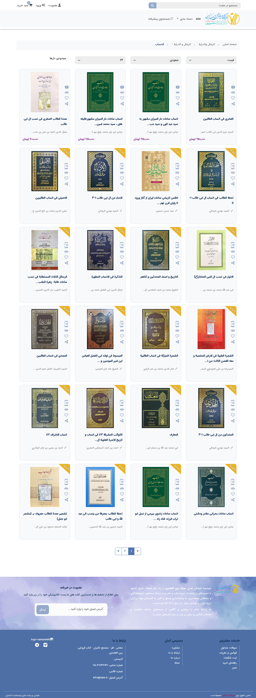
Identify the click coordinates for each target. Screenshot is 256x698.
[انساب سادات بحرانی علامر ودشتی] (213, 521)
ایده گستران (10, 695)
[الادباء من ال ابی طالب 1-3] (107, 206)
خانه (198, 19)
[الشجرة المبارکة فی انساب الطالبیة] (159, 364)
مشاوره (176, 648)
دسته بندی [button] (186, 19)
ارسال (43, 609)
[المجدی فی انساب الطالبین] (52, 364)
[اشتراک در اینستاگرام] (45, 645)
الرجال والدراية (207, 44)
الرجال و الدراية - (181, 44)
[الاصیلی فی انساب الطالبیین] (51, 206)
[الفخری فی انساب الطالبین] (218, 127)
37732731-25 (100, 665)
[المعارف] (174, 442)
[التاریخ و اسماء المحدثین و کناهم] (159, 285)
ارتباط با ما (174, 653)
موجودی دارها (58, 58)
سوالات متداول (229, 648)
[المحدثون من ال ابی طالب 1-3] (216, 442)
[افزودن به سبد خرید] (233, 87)
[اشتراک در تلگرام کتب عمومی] (37, 645)
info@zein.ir (100, 678)
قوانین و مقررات (228, 653)
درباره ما (175, 658)
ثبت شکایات (230, 658)
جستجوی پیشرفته (159, 19)
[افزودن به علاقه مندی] (233, 98)
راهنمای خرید (230, 663)
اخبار (234, 668)
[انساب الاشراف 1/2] (56, 442)
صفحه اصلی (230, 44)
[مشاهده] (233, 93)
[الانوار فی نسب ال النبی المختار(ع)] (213, 285)
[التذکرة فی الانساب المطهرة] (106, 285)
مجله (177, 663)
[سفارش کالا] (233, 166)
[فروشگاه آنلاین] (223, 19)
